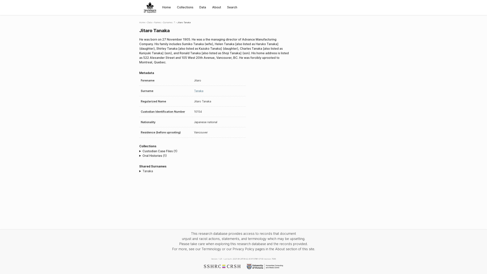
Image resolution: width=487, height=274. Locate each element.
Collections (185, 7)
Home (166, 7)
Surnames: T (169, 22)
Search (232, 7)
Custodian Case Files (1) (159, 151)
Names (157, 22)
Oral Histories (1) (154, 156)
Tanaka (198, 90)
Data (202, 7)
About (216, 7)
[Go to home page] (150, 7)
